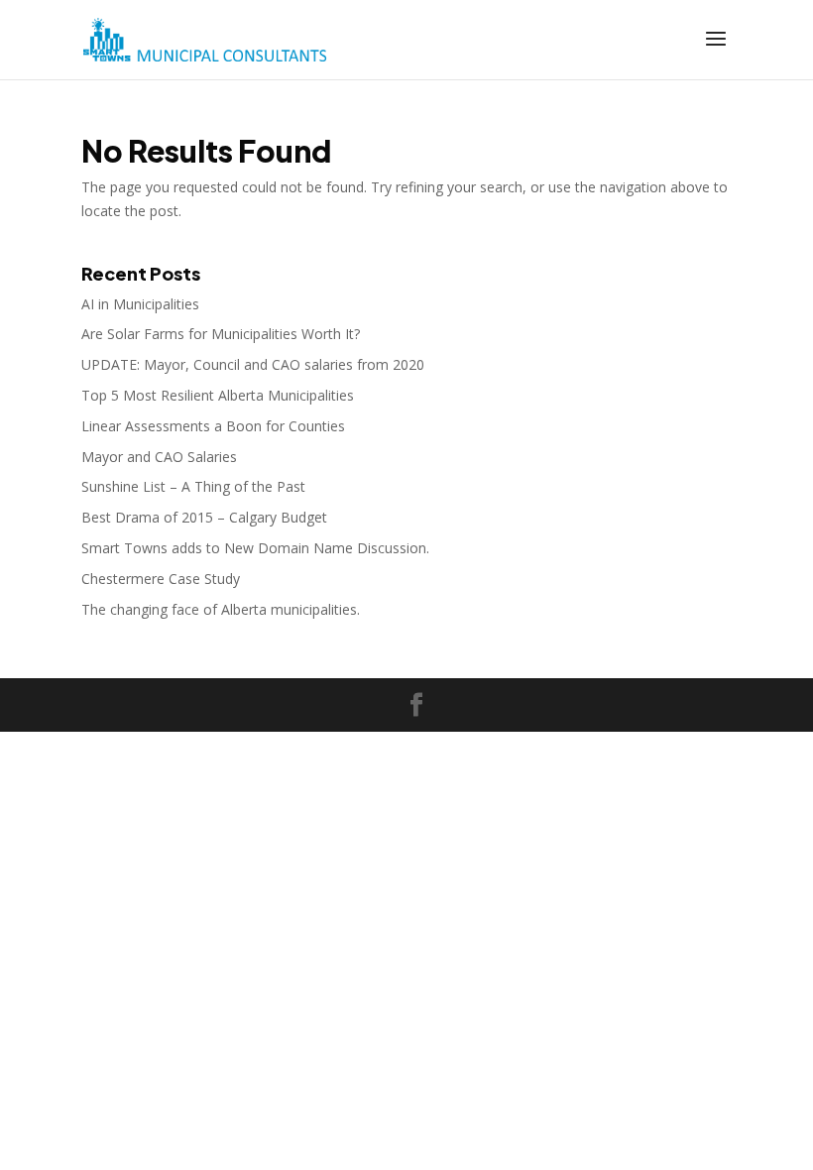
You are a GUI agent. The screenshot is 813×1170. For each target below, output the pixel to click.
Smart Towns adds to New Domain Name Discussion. (255, 547)
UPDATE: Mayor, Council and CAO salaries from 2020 (252, 364)
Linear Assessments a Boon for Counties (213, 425)
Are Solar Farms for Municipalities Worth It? (220, 333)
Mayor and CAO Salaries (159, 456)
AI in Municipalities (140, 303)
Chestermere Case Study (160, 578)
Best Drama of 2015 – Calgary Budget (204, 517)
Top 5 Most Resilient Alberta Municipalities (217, 395)
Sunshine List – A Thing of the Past (193, 486)
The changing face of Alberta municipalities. (220, 609)
